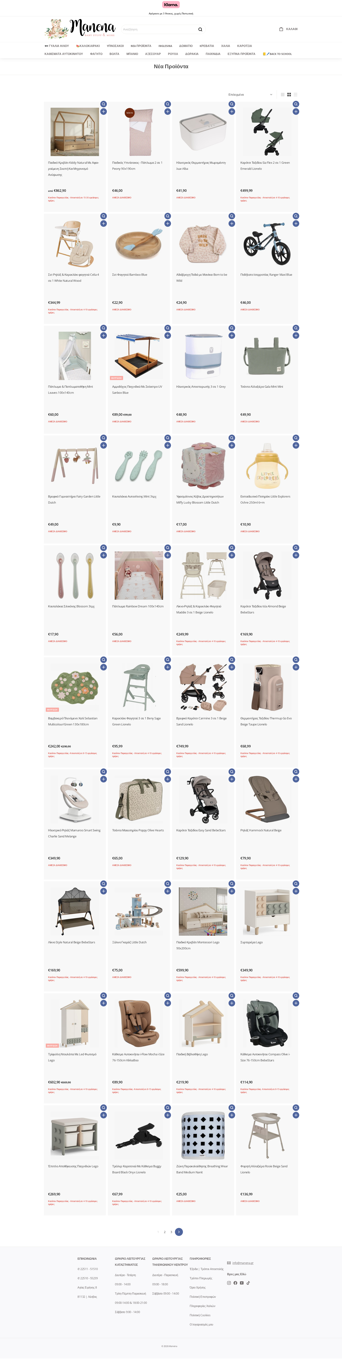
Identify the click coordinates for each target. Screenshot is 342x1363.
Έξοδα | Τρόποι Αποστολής (207, 1269)
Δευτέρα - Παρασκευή (165, 1275)
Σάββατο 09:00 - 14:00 (165, 1293)
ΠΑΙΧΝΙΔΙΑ (213, 54)
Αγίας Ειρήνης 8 (87, 1287)
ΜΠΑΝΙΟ (132, 54)
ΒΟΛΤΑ (114, 54)
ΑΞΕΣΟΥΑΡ (153, 54)
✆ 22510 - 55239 (87, 1278)
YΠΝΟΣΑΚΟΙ (115, 46)
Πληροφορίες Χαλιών (202, 1306)
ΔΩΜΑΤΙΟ (186, 46)
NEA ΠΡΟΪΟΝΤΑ (141, 46)
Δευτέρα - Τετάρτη (125, 1275)
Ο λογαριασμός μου (201, 1324)
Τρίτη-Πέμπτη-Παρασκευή (130, 1293)
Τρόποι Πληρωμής (201, 1278)
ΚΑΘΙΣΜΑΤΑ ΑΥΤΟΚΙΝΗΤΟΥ (64, 54)
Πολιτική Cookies (200, 1315)
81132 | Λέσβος (87, 1297)
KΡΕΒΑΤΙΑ (207, 46)
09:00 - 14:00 (122, 1284)
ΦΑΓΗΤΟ (96, 54)
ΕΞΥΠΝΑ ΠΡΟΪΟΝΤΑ (241, 54)
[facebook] (229, 1283)
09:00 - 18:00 (160, 1284)
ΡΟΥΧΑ (173, 54)
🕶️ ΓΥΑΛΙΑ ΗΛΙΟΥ (57, 46)
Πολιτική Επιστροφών (203, 1297)
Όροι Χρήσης (198, 1287)
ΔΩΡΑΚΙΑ (192, 54)
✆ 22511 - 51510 (87, 1269)
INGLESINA (165, 46)
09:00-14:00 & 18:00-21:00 (131, 1303)
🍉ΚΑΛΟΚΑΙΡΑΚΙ (88, 46)
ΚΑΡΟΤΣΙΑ (244, 46)
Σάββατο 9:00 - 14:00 (127, 1312)
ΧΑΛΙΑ (225, 46)
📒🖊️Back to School (277, 54)
